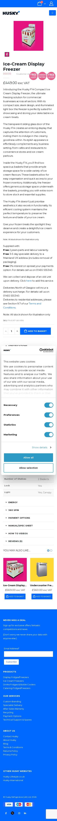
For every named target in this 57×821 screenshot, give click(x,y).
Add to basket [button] (16, 596)
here (29, 280)
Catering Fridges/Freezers (16, 688)
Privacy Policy (10, 754)
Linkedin (25, 813)
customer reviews (25, 74)
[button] (48, 550)
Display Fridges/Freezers (16, 677)
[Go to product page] (15, 569)
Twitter (12, 813)
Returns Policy (10, 751)
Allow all (28, 457)
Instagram (19, 813)
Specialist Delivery (12, 705)
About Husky (9, 740)
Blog (5, 743)
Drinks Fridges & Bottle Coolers (19, 684)
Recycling (8, 712)
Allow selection (28, 467)
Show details (39, 447)
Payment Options (12, 716)
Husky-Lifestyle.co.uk (14, 776)
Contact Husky (10, 736)
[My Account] (51, 4)
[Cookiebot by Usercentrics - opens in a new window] (40, 350)
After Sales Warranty (13, 708)
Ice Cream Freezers (13, 681)
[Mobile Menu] (52, 13)
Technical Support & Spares (17, 719)
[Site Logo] (11, 13)
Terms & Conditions (13, 747)
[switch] (48, 414)
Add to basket (37, 331)
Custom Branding (12, 701)
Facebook (5, 813)
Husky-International (13, 780)
